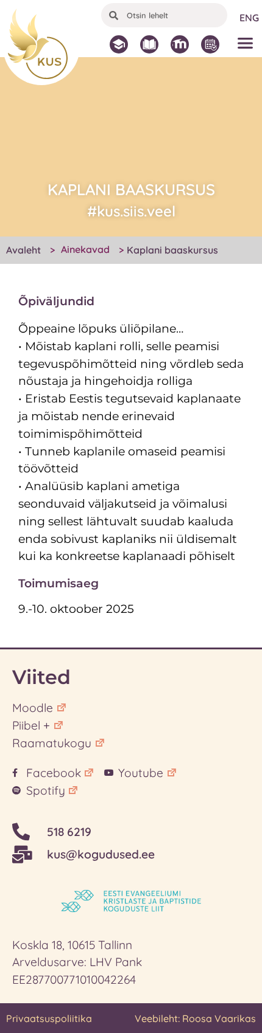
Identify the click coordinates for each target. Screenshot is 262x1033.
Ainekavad (85, 249)
